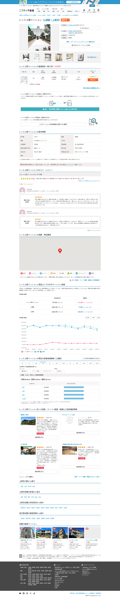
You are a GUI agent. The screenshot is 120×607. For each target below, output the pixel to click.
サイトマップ (85, 574)
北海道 (29, 567)
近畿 (21, 577)
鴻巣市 (38, 507)
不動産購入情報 (58, 569)
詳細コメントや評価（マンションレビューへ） (89, 180)
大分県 (45, 583)
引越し (56, 587)
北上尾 (24, 398)
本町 (22, 497)
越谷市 (52, 507)
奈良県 (45, 577)
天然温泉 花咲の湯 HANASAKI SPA (72, 444)
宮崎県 (49, 583)
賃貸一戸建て (76, 567)
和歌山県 (50, 577)
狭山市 (28, 507)
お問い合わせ (85, 571)
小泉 (39, 497)
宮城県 (41, 567)
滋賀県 (41, 577)
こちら (69, 164)
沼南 (23, 395)
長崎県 (37, 583)
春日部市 (23, 507)
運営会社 (72, 593)
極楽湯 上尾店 (24, 414)
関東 (21, 570)
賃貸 (56, 567)
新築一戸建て (65, 572)
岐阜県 (33, 576)
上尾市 (55, 20)
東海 (21, 576)
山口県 (45, 579)
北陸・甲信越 (23, 574)
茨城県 (43, 518)
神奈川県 (27, 518)
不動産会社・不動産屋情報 (61, 576)
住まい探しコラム (59, 582)
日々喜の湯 (24, 444)
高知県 (37, 581)
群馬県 (52, 518)
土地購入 (57, 574)
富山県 (41, 574)
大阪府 (29, 577)
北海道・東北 (23, 567)
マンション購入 (58, 571)
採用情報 (98, 593)
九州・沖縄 (23, 583)
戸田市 (60, 507)
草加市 (47, 507)
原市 (23, 387)
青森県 (33, 567)
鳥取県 (37, 579)
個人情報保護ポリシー (82, 593)
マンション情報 (58, 578)
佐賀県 (33, 583)
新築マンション (66, 571)
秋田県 (45, 567)
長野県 (37, 574)
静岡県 (37, 576)
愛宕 (29, 497)
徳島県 (49, 579)
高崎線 (70, 31)
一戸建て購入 (58, 572)
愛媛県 (33, 581)
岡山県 (33, 579)
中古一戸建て (72, 572)
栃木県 (47, 518)
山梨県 (33, 574)
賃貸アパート (69, 567)
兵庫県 (33, 577)
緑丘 (36, 497)
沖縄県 (34, 584)
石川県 (45, 574)
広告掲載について (86, 572)
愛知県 (29, 576)
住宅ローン (57, 583)
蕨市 (56, 507)
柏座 (25, 497)
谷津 (32, 497)
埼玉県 (70, 25)
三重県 (41, 576)
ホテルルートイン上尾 (68, 414)
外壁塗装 (57, 585)
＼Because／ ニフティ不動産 (89, 567)
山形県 (49, 567)
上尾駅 (47, 20)
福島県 (29, 568)
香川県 (29, 581)
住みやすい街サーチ (59, 580)
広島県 (29, 579)
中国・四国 (23, 579)
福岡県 (29, 583)
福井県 (49, 574)
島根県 (41, 579)
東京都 (22, 518)
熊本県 (41, 583)
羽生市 (33, 507)
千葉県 (38, 518)
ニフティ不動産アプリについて (89, 569)
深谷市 (43, 507)
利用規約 (92, 593)
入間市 (65, 507)
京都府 (37, 577)
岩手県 (37, 567)
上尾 (23, 391)
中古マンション (74, 571)
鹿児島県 (30, 584)
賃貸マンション (61, 567)
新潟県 (29, 574)
